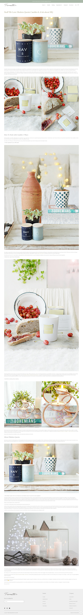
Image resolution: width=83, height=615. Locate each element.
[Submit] (22, 601)
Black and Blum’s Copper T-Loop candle (65, 431)
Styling (53, 5)
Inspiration (58, 5)
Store (43, 5)
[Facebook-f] (4, 608)
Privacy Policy (72, 603)
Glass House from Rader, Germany (22, 574)
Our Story (71, 5)
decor (53, 70)
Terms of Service (72, 605)
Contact (71, 608)
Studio (48, 5)
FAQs (70, 599)
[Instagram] (7, 608)
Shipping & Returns (73, 601)
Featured (65, 5)
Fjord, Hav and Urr (40, 253)
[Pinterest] (9, 608)
